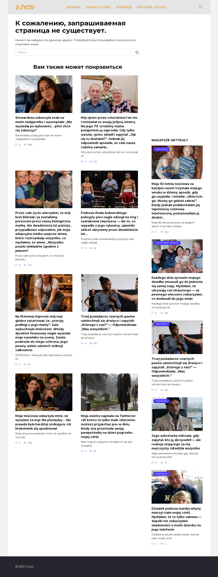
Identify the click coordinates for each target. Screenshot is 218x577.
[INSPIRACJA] (177, 177)
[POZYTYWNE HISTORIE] (177, 270)
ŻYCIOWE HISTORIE (98, 7)
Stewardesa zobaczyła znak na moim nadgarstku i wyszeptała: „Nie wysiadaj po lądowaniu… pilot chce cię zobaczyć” (43, 124)
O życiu (24, 7)
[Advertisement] (177, 79)
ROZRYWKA (73, 7)
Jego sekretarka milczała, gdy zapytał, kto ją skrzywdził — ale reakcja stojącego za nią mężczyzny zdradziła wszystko (176, 442)
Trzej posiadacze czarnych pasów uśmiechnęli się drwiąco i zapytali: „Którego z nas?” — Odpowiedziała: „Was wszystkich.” (109, 323)
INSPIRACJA (123, 7)
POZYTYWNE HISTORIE (151, 7)
